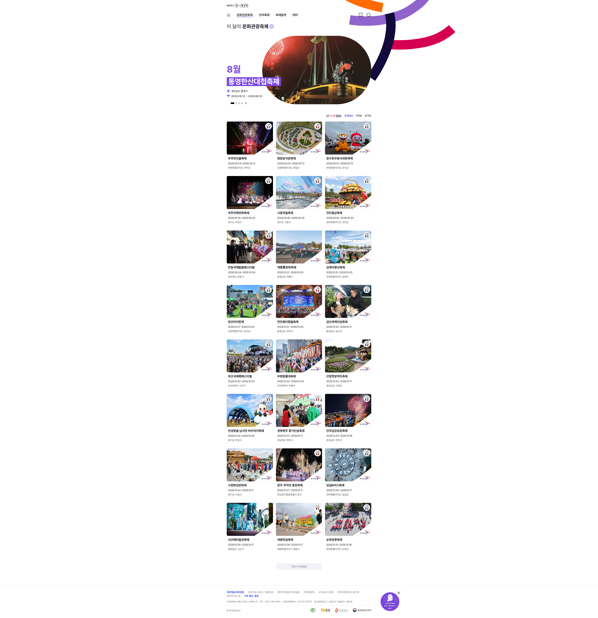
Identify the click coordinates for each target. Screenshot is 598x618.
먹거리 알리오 (334, 115)
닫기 (398, 592)
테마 (295, 15)
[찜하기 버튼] (360, 14)
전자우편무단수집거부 (348, 592)
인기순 (368, 115)
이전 (227, 103)
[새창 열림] (313, 611)
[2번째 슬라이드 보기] (236, 103)
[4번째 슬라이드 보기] (242, 103)
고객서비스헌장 (326, 592)
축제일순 (348, 115)
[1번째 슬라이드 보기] (232, 103)
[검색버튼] (368, 14)
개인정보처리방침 (235, 592)
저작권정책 (309, 592)
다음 (246, 103)
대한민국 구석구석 (237, 5)
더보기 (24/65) (299, 566)
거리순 (359, 115)
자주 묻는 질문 (251, 596)
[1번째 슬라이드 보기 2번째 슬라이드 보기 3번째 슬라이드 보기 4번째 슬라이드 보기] (237, 103)
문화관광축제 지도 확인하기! (390, 602)
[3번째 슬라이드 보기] (239, 103)
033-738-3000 (272, 601)
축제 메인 (228, 15)
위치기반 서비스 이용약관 (260, 592)
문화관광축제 (245, 15)
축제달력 (281, 15)
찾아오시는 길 (233, 596)
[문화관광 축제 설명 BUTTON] (271, 26)
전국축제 (264, 15)
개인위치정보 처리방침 (288, 592)
